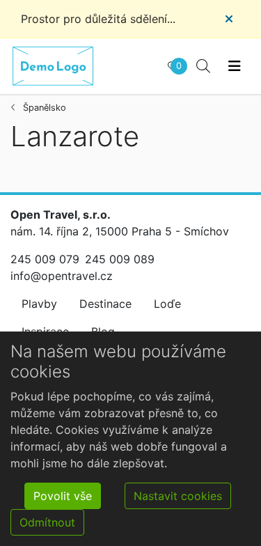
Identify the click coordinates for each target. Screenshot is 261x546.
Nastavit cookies (178, 496)
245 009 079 (44, 259)
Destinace (105, 304)
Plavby (39, 304)
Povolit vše (62, 496)
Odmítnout (47, 522)
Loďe (167, 304)
